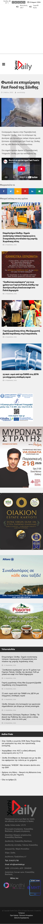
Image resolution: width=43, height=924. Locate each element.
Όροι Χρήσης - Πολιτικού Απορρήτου (21, 915)
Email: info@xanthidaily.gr (15, 864)
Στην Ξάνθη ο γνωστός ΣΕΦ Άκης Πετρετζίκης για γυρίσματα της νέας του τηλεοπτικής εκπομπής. (21, 743)
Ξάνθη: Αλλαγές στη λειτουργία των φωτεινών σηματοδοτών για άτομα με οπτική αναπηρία (21, 705)
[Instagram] (18, 2)
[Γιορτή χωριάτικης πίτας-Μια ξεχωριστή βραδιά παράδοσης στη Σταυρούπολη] (21, 314)
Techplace (21, 913)
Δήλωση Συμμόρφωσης (21, 918)
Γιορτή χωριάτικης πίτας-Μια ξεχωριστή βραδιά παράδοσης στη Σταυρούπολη (21, 683)
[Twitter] (16, 2)
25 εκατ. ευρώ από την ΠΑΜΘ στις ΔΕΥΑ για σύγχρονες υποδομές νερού (20, 694)
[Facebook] (13, 2)
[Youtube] (21, 2)
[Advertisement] (21, 31)
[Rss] (24, 2)
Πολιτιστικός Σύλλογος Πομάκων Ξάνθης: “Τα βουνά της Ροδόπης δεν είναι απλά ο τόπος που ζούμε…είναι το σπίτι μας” (20, 716)
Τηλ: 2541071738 (12, 860)
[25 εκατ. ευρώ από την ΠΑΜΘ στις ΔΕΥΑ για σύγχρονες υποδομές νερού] (21, 357)
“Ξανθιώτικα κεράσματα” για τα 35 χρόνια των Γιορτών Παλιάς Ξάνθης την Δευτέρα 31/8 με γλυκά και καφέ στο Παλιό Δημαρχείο (21, 672)
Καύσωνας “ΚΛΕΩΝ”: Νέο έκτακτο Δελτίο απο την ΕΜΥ (21, 766)
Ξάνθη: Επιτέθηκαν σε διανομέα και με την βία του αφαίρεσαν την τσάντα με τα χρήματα (21, 759)
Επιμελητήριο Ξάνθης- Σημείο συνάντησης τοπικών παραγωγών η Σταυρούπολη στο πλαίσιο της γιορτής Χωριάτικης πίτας (19, 659)
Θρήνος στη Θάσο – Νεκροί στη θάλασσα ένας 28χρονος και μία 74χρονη (21, 773)
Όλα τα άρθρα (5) (9, 779)
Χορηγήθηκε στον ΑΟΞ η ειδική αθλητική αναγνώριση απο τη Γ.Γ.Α (19, 751)
